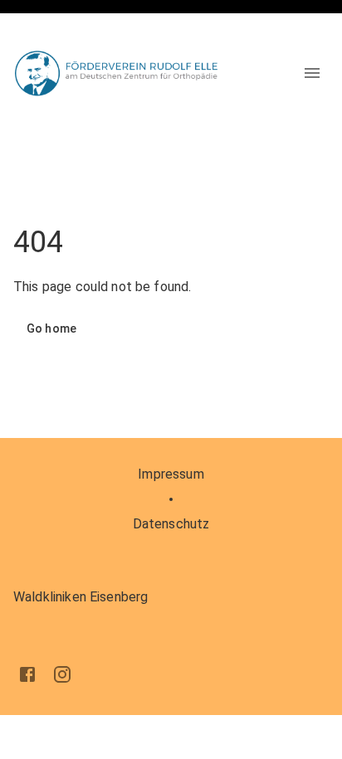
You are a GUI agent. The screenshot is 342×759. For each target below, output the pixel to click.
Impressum (170, 474)
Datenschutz (171, 524)
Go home (51, 328)
